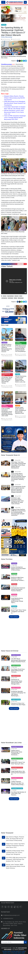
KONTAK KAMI (14, 951)
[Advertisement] (14, 634)
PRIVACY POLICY (7, 953)
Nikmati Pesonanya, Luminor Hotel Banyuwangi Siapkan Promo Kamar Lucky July (14, 112)
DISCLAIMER (22, 951)
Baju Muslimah (10, 296)
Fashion (4, 296)
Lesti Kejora (10, 298)
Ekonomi (16, 296)
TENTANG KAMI (6, 951)
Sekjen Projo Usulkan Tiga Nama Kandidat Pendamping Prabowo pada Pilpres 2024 (15, 845)
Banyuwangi (20, 298)
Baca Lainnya (14, 616)
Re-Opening (4, 298)
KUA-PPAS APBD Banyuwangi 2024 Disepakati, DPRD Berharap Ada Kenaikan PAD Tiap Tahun (16, 859)
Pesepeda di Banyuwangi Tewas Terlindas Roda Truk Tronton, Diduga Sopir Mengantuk (15, 852)
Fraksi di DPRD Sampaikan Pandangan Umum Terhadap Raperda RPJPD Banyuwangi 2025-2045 (15, 117)
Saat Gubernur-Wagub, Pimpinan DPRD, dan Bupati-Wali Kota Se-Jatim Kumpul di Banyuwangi (15, 838)
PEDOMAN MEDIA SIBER (18, 953)
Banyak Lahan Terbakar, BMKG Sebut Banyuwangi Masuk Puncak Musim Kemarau (15, 866)
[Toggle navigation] (3, 2)
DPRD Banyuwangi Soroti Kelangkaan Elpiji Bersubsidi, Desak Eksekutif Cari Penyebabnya (14, 103)
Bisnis (20, 296)
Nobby (15, 298)
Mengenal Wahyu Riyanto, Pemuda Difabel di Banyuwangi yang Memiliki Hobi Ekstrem (14, 97)
